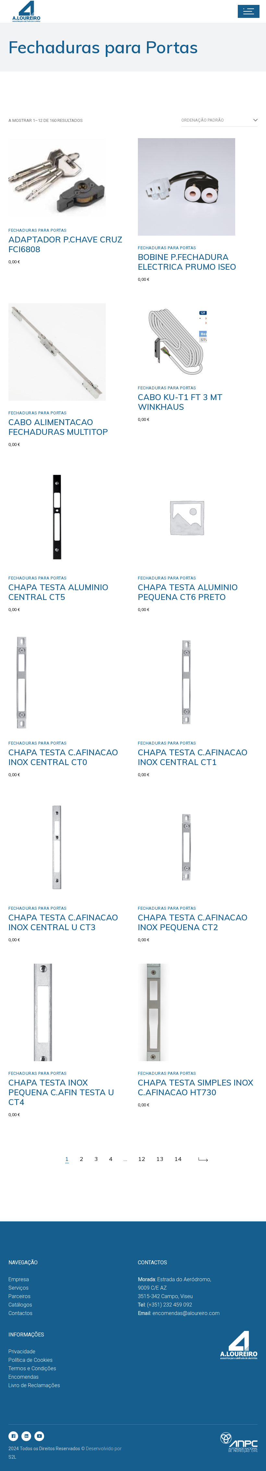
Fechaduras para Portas (37, 230)
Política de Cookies (30, 1360)
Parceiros (19, 1296)
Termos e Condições (32, 1368)
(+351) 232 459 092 (169, 1305)
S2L (12, 1457)
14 (178, 1159)
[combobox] (219, 120)
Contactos (20, 1313)
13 (159, 1159)
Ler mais (31, 211)
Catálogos (20, 1305)
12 (141, 1159)
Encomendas (23, 1377)
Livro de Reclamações (34, 1385)
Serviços (18, 1288)
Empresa (18, 1279)
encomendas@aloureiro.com (186, 1313)
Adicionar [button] (162, 559)
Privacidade (21, 1351)
